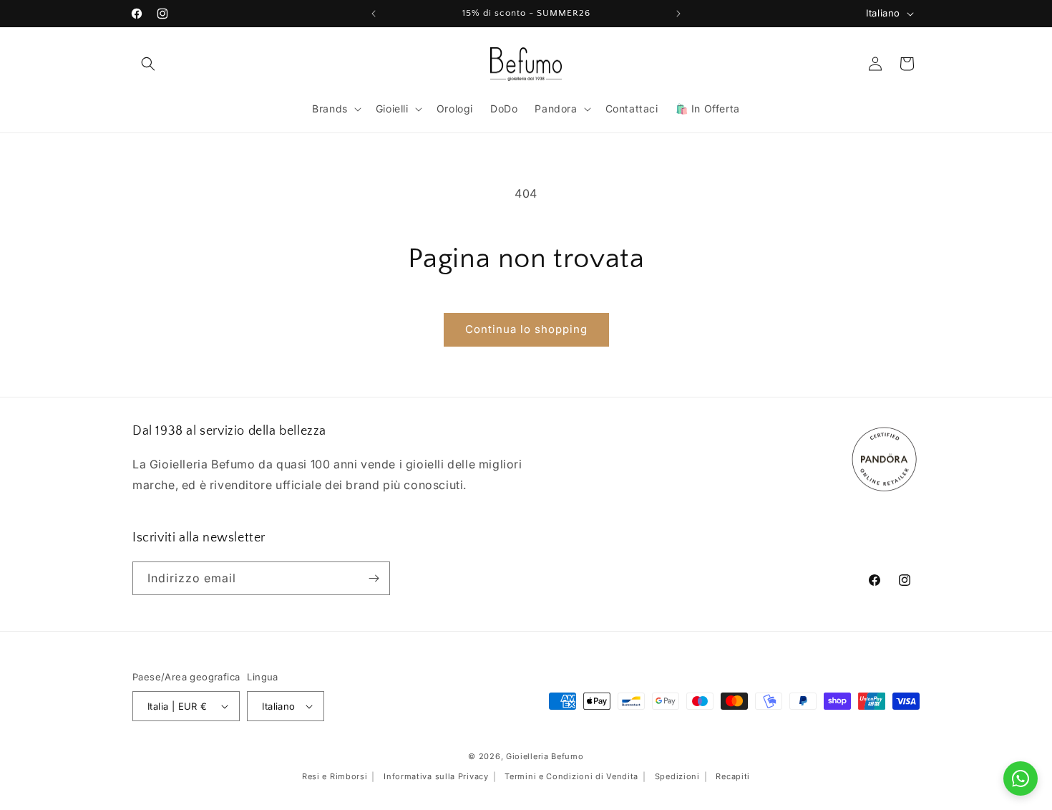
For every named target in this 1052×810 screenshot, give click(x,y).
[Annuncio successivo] (678, 13)
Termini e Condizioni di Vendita (571, 776)
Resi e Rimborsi (335, 776)
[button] (148, 63)
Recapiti (733, 776)
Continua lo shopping (526, 329)
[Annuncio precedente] (373, 13)
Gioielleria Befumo (545, 756)
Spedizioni (677, 776)
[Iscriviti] (373, 578)
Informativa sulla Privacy (436, 776)
